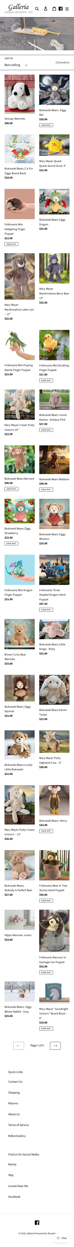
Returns (13, 1103)
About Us (14, 1114)
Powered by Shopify (45, 1233)
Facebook (14, 1197)
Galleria (31, 1233)
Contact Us (15, 1082)
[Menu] (67, 8)
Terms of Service (18, 1125)
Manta (12, 1164)
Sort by (9, 58)
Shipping (14, 1093)
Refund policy (17, 1136)
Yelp (10, 1175)
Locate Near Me (18, 1186)
